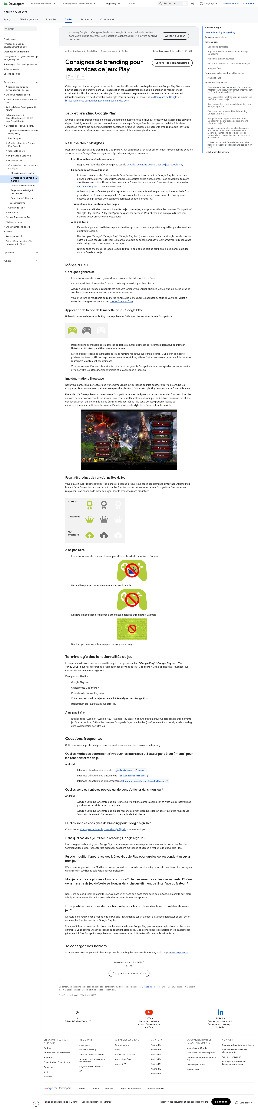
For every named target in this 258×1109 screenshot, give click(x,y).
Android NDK (193, 1069)
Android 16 (156, 1049)
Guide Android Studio (197, 1048)
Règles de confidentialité (91, 1066)
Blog (46, 1071)
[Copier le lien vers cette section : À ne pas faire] (88, 550)
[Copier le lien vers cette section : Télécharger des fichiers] (110, 946)
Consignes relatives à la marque (97, 1102)
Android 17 (156, 1045)
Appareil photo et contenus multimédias (92, 1060)
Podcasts (48, 1076)
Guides (68, 19)
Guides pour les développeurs (201, 1052)
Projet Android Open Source (57, 1062)
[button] (17, 82)
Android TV (120, 1064)
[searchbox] (20, 28)
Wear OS (119, 1049)
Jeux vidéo (84, 1045)
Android (48, 1048)
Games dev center (15, 12)
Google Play (110, 3)
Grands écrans (122, 1045)
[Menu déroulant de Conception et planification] (96, 3)
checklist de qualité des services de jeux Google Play (155, 164)
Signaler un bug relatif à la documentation (234, 1050)
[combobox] (173, 3)
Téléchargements (29, 19)
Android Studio (231, 3)
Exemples (51, 19)
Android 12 (156, 1068)
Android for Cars (123, 1059)
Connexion (248, 3)
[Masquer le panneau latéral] (36, 1104)
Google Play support (231, 1056)
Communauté (107, 19)
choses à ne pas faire (121, 301)
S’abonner (221, 1101)
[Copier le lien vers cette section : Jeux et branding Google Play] (119, 113)
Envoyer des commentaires (172, 62)
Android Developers (74, 51)
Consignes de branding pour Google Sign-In (103, 829)
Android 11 (156, 1073)
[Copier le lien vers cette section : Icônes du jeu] (91, 265)
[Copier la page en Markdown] (78, 76)
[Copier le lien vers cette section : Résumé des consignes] (107, 143)
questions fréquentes (88, 186)
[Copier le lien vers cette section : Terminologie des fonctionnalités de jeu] (135, 657)
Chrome (95, 1088)
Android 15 (156, 1054)
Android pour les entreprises (57, 1052)
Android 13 (156, 1064)
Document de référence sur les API (201, 1058)
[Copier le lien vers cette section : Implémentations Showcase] (107, 379)
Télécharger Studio (196, 1064)
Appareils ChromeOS (125, 1054)
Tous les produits (155, 1088)
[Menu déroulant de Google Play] (120, 3)
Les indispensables (41, 3)
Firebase (109, 1088)
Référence (86, 19)
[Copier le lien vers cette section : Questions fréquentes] (106, 739)
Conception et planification (77, 3)
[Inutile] (190, 51)
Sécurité (48, 1057)
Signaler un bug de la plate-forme (238, 1045)
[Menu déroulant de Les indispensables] (56, 3)
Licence (75, 1102)
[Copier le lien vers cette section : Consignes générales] (97, 272)
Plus (130, 3)
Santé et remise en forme (91, 1054)
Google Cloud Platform (130, 1088)
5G (80, 1071)
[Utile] (186, 51)
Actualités (48, 1067)
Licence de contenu (151, 987)
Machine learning (87, 1049)
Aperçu (7, 19)
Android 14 (156, 1059)
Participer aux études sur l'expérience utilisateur (233, 1062)
